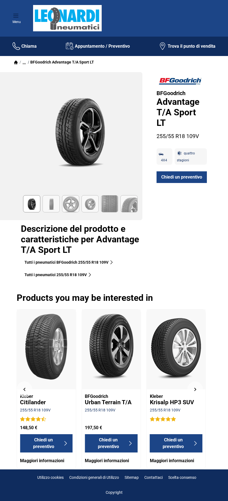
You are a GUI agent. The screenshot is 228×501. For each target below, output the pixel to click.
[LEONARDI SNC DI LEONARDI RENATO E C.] (67, 18)
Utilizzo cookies (50, 477)
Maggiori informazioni (42, 460)
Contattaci (153, 477)
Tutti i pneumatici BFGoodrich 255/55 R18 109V (66, 262)
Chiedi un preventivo (181, 177)
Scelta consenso (182, 477)
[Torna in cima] (213, 489)
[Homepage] (16, 62)
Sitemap (132, 477)
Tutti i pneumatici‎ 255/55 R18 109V (55, 275)
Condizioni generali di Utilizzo (94, 477)
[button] (24, 62)
